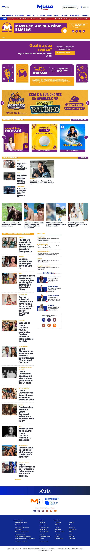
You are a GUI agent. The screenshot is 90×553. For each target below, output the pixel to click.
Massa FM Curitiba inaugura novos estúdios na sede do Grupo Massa (60, 19)
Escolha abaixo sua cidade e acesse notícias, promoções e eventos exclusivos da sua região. (65, 48)
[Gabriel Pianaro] (42, 288)
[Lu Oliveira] (42, 307)
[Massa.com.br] (45, 7)
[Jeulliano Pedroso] (42, 298)
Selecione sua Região (69, 7)
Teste (3, 37)
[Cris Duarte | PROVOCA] (42, 279)
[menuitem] (7, 15)
